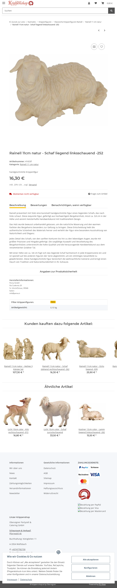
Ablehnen (90, 576)
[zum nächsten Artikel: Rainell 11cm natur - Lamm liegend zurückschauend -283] (105, 30)
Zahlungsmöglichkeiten (20, 483)
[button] (89, 3)
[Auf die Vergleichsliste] (94, 47)
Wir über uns (15, 468)
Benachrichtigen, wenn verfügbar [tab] (71, 205)
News (12, 473)
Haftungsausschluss (53, 488)
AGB (46, 473)
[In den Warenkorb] (11, 39)
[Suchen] (111, 11)
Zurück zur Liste (18, 22)
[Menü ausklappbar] (3, 2)
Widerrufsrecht (51, 493)
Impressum (12, 579)
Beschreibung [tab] (17, 205)
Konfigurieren (90, 568)
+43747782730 (18, 549)
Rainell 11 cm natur (29, 164)
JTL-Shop (102, 584)
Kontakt (13, 478)
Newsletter (14, 493)
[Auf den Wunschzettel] (101, 47)
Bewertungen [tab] (39, 205)
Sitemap (48, 478)
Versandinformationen (20, 488)
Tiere (53, 302)
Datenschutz (26, 579)
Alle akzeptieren (91, 559)
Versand (33, 184)
